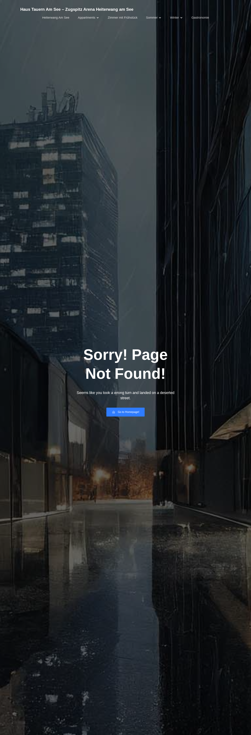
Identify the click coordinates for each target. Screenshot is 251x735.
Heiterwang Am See (55, 17)
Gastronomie (200, 17)
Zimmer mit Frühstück (122, 17)
